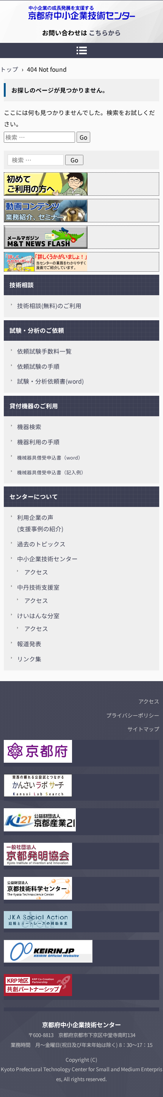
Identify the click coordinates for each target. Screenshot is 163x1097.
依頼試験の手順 (38, 366)
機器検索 (29, 426)
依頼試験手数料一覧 (44, 351)
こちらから (105, 32)
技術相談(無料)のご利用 (49, 305)
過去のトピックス (41, 544)
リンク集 (29, 659)
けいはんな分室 (38, 615)
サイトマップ (143, 729)
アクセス (36, 572)
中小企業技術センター (47, 558)
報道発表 (29, 643)
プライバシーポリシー (132, 715)
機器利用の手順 (38, 442)
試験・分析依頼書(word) (50, 381)
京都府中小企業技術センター (39, 32)
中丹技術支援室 (38, 587)
